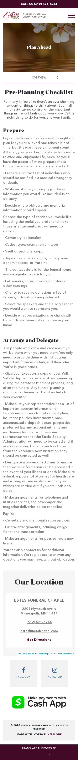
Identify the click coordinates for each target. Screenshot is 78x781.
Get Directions (39, 640)
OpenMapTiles (45, 654)
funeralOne (53, 734)
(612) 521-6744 (45, 4)
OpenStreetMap (65, 654)
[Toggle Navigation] (57, 77)
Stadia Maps (27, 654)
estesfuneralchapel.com (39, 631)
